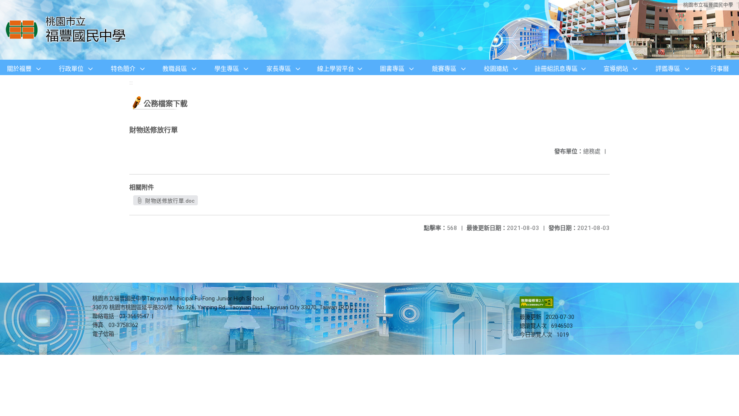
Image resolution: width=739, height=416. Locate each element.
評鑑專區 (667, 68)
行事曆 (720, 68)
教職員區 (174, 68)
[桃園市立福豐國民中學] (68, 29)
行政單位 (71, 68)
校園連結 (496, 68)
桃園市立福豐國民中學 (708, 5)
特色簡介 (123, 68)
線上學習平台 (335, 68)
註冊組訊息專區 (556, 68)
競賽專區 (444, 68)
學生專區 (226, 68)
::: (131, 83)
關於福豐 (19, 68)
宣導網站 (616, 68)
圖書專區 (392, 68)
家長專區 (278, 68)
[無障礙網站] (536, 306)
